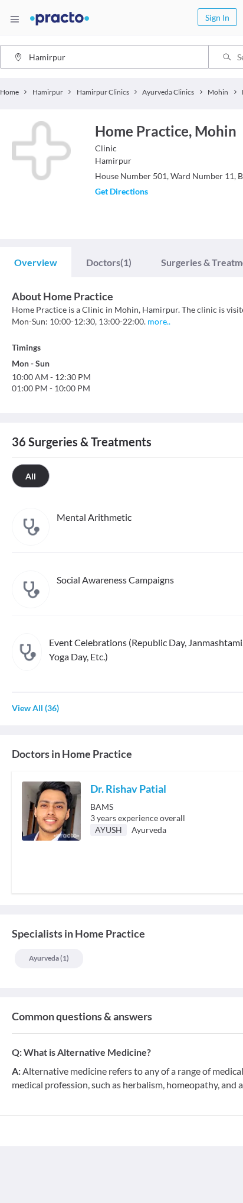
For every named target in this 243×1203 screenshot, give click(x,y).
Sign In (217, 17)
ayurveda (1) (49, 958)
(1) (109, 262)
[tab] (35, 262)
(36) (35, 708)
